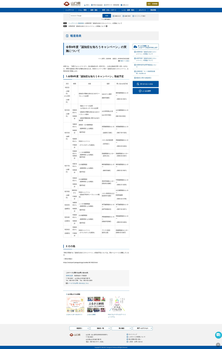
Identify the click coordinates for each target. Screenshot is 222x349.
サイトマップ (133, 334)
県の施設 (121, 328)
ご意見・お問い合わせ (136, 342)
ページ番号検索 (105, 19)
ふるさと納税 (91, 314)
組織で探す (128, 16)
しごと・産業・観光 (128, 10)
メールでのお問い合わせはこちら (78, 283)
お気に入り (126, 5)
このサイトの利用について (137, 337)
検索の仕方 (118, 16)
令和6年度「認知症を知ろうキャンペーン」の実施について (87, 26)
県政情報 (153, 10)
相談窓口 (79, 328)
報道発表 (81, 23)
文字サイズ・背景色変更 (112, 5)
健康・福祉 (94, 10)
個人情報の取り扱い (135, 339)
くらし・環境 (82, 10)
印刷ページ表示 (124, 61)
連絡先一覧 (100, 328)
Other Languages (98, 5)
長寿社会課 (69, 275)
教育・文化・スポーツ (109, 10)
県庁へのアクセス (142, 328)
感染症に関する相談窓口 (143, 78)
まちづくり (142, 10)
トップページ (69, 10)
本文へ (88, 5)
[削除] (106, 26)
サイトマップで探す (140, 16)
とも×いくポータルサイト (74, 314)
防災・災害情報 (152, 4)
